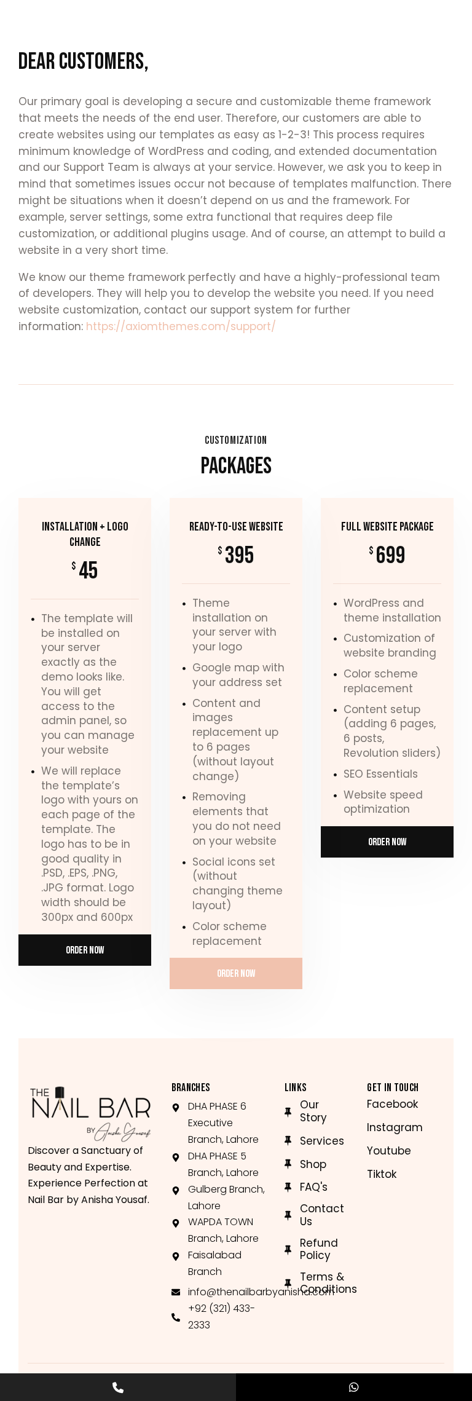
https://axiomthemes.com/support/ (181, 326)
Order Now (85, 950)
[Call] (118, 1387)
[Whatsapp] (354, 1387)
